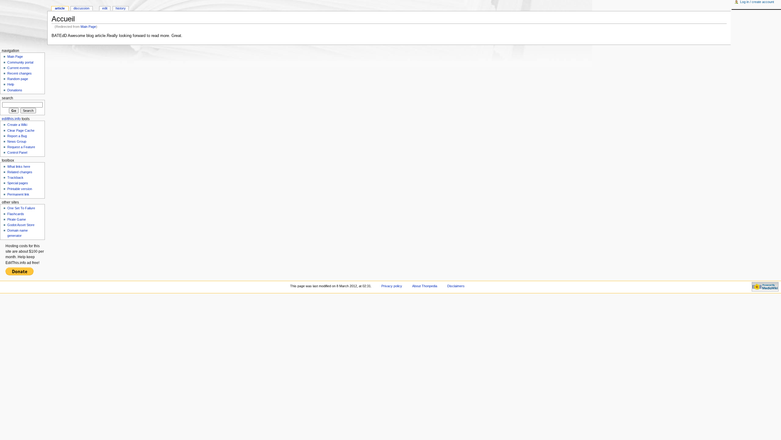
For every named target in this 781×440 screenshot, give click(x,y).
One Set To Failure (21, 208)
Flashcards (15, 214)
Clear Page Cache (20, 130)
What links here (18, 166)
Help (10, 84)
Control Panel (17, 152)
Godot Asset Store (20, 225)
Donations (14, 90)
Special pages (17, 183)
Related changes (19, 172)
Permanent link (18, 194)
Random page (17, 79)
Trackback (15, 177)
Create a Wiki (17, 125)
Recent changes (19, 73)
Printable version (19, 189)
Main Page (88, 26)
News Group (16, 141)
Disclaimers (456, 286)
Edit (104, 8)
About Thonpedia (424, 286)
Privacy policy (391, 286)
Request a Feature (21, 147)
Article (60, 8)
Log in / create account (757, 2)
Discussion (81, 8)
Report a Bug (17, 136)
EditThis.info (11, 119)
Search (7, 98)
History (121, 8)
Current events (18, 68)
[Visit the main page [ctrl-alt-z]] (23, 23)
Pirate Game (16, 219)
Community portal (20, 62)
